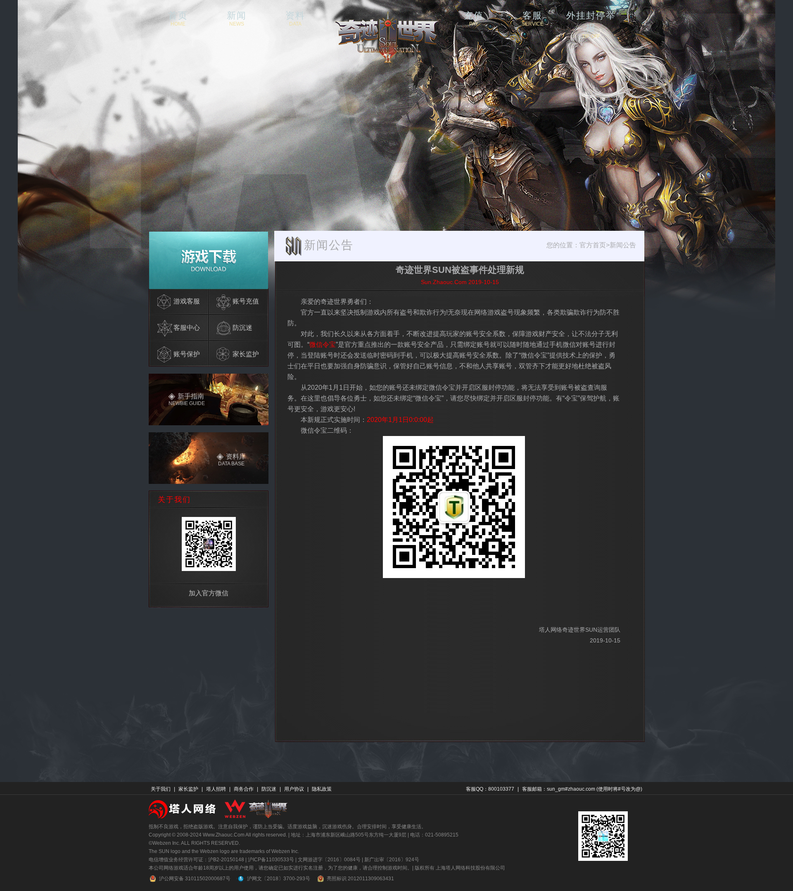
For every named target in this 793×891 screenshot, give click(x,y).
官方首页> (594, 245)
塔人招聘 (216, 789)
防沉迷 (268, 789)
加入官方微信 (208, 593)
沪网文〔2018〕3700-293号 (278, 879)
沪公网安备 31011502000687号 (194, 879)
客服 (533, 18)
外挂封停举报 (591, 18)
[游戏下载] (208, 259)
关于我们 (161, 789)
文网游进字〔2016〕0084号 (329, 860)
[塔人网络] (183, 808)
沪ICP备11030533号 (271, 860)
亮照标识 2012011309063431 (360, 879)
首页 (178, 18)
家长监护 (188, 789)
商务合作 (244, 789)
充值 (474, 18)
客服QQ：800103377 (490, 789)
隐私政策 (322, 789)
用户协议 (294, 789)
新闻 (237, 18)
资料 (295, 18)
